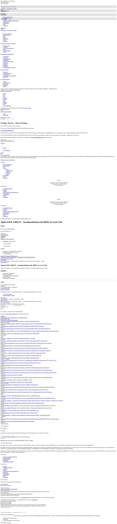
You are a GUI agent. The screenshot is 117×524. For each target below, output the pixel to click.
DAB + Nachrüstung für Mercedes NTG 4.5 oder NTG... (39, 408)
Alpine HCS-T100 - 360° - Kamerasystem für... (43, 377)
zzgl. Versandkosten (10, 229)
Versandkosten (24, 497)
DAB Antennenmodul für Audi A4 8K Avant (30, 345)
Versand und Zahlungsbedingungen (10, 20)
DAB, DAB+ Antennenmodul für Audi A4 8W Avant (36, 389)
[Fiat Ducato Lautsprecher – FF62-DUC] (10, 338)
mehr (42, 261)
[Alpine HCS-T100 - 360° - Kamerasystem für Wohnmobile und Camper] (17, 377)
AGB (4, 24)
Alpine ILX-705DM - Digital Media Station (30, 358)
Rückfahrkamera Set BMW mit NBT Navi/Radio (33, 326)
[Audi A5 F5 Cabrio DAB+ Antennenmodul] (11, 333)
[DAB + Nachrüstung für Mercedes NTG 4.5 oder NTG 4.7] (14, 408)
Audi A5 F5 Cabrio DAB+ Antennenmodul (30, 333)
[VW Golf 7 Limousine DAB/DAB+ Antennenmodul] (13, 340)
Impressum (5, 25)
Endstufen (5, 72)
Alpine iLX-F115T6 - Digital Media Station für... (45, 398)
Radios (4, 168)
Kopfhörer (5, 66)
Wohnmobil (5, 115)
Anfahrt (5, 466)
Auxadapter (5, 60)
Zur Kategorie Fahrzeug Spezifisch (8, 43)
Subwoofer (5, 77)
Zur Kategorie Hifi (5, 69)
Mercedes (5, 98)
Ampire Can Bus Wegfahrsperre (10, 456)
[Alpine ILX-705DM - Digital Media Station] (11, 358)
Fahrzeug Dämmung (7, 73)
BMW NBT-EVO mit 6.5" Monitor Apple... (49, 418)
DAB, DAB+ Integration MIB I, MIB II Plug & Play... (40, 323)
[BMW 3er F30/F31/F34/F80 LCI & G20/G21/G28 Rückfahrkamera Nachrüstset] (18, 331)
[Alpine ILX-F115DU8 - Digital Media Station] (11, 355)
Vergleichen (3, 236)
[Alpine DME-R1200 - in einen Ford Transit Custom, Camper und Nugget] (17, 370)
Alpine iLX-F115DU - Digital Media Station (30, 395)
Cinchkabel (5, 62)
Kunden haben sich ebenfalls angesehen (18, 317)
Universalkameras (7, 105)
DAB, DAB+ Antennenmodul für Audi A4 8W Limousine (39, 392)
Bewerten (12, 239)
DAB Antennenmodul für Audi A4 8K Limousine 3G (36, 348)
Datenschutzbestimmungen (12, 314)
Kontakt (5, 19)
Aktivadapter (6, 56)
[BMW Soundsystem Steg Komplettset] (9, 421)
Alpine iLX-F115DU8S (17, 375)
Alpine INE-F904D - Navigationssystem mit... (40, 415)
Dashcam (5, 63)
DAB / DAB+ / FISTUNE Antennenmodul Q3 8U (35, 353)
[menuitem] (58, 10)
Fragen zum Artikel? (5, 239)
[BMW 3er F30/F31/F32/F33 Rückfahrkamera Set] (12, 403)
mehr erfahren (17, 90)
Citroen (4, 93)
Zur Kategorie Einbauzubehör (7, 54)
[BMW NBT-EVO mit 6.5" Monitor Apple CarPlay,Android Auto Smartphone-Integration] (20, 418)
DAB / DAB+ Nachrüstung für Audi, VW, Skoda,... (41, 343)
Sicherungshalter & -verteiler (9, 67)
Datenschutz (6, 23)
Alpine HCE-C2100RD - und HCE (24, 379)
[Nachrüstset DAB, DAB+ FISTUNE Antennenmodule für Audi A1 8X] (16, 372)
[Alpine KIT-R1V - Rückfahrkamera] (9, 382)
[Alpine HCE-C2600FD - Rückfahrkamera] (10, 384)
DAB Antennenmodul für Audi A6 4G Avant (30, 362)
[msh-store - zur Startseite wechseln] (8, 8)
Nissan (4, 99)
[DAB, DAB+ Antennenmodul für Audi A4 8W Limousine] (14, 392)
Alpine (4, 81)
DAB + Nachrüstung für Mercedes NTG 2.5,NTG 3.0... (44, 405)
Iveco (4, 97)
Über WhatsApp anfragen (29, 257)
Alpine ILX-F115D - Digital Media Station (29, 410)
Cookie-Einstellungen (8, 17)
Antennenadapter (7, 59)
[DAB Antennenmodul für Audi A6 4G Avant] (11, 362)
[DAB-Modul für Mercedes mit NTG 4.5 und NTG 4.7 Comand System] (17, 360)
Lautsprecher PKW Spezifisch (9, 75)
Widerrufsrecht (6, 22)
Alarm (4, 52)
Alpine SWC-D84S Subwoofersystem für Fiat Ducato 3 (38, 367)
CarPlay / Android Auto (8, 61)
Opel (4, 100)
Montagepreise (6, 459)
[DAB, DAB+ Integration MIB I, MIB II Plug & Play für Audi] (14, 323)
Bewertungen (10, 258)
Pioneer (4, 86)
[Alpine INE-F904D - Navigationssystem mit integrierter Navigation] (16, 415)
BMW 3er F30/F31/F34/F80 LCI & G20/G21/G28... (47, 331)
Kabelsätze (5, 65)
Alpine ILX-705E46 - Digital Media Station (30, 321)
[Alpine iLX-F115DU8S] (6, 375)
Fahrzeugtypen (6, 45)
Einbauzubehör (6, 165)
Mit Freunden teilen (12, 257)
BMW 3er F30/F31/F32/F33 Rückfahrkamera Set (33, 403)
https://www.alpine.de (5, 289)
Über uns (5, 18)
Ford (4, 96)
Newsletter (5, 460)
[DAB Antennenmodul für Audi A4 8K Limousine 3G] (13, 348)
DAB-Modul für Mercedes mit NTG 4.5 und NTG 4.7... (45, 360)
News (4, 176)
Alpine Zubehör (6, 82)
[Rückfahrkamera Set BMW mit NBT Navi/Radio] (12, 326)
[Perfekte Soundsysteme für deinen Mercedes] (8, 160)
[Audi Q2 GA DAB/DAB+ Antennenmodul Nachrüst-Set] (13, 350)
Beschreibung (3, 258)
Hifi (4, 167)
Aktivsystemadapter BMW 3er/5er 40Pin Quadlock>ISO (38, 328)
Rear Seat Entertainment (8, 48)
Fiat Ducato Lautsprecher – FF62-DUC (27, 338)
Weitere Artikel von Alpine (9, 295)
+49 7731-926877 (4, 484)
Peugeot (5, 102)
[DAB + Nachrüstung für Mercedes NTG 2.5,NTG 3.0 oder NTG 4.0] (16, 405)
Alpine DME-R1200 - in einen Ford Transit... (43, 370)
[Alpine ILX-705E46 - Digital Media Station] (11, 321)
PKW (4, 114)
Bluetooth (5, 47)
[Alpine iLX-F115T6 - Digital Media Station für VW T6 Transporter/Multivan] (18, 398)
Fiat (4, 94)
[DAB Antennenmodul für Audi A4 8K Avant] (11, 345)
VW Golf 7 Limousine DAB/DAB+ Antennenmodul (36, 340)
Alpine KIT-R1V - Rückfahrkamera (25, 382)
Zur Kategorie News (5, 109)
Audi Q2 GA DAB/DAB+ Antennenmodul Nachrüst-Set (38, 350)
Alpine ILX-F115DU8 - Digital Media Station (31, 355)
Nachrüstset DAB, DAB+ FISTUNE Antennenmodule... (44, 372)
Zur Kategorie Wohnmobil (6, 91)
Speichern (3, 316)
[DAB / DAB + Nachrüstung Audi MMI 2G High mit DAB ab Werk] (16, 387)
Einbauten (5, 178)
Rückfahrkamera (6, 50)
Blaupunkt (5, 84)
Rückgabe (5, 472)
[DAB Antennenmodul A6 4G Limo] (9, 365)
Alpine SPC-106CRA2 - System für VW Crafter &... (52, 400)
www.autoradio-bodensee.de (7, 130)
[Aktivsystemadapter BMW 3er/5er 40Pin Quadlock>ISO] (13, 328)
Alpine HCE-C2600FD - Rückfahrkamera (29, 384)
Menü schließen (4, 262)
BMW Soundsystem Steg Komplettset (26, 421)
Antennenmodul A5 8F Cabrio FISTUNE (29, 412)
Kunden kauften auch (5, 317)
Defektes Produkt (7, 458)
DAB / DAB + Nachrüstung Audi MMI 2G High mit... (43, 387)
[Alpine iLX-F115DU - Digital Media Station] (11, 395)
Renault (5, 103)
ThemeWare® (34, 499)
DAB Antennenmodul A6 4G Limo (24, 365)
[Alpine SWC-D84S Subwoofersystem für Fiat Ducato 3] (13, 367)
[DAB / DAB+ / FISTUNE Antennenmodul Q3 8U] (12, 353)
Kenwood (5, 85)
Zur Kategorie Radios (5, 79)
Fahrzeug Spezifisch (7, 164)
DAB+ (4, 49)
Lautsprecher (6, 74)
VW (4, 104)
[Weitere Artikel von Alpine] (3, 225)
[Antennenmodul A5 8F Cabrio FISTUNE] (10, 412)
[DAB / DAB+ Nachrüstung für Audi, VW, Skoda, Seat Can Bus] (15, 343)
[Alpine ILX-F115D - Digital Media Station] (10, 410)
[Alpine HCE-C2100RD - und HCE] (9, 379)
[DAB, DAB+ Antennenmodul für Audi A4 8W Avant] (13, 389)
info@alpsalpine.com (5, 288)
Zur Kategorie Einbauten (6, 111)
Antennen (5, 57)
